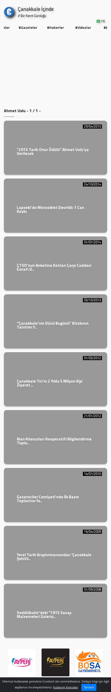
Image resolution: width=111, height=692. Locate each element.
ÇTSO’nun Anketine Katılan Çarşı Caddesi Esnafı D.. (54, 267)
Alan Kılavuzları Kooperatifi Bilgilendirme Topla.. (54, 441)
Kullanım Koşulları (65, 687)
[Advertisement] (55, 70)
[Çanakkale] (9, 10)
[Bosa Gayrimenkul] (89, 662)
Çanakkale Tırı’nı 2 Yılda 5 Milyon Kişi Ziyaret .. (49, 383)
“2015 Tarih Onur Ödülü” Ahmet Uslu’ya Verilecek (53, 151)
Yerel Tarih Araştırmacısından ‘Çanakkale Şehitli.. (54, 557)
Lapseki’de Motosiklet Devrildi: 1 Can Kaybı (50, 209)
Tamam (89, 687)
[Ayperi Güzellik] (22, 662)
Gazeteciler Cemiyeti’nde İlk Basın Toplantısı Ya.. (48, 499)
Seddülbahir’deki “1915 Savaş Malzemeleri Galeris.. (44, 614)
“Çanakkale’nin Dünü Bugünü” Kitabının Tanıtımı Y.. (53, 325)
